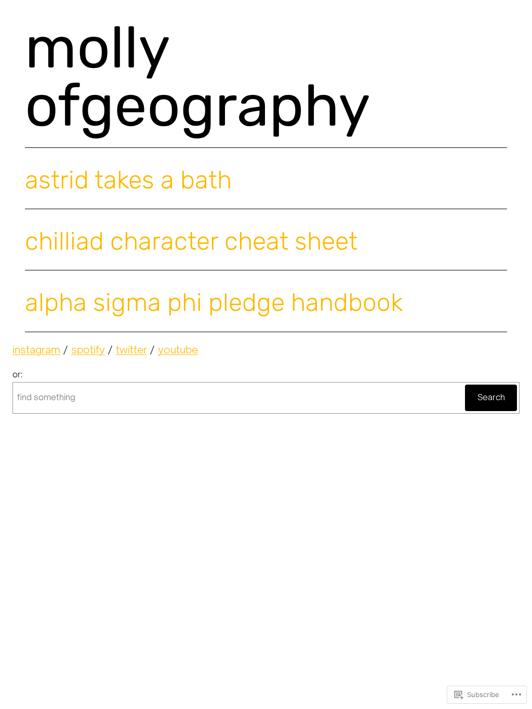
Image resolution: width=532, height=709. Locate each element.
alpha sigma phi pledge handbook (214, 303)
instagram (36, 349)
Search (491, 397)
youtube (178, 349)
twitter (131, 349)
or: (17, 374)
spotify (88, 349)
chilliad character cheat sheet (191, 241)
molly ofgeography (197, 76)
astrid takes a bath (128, 180)
